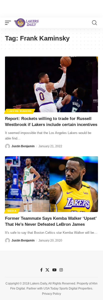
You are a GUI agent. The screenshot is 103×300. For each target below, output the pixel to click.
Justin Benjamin (23, 146)
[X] (47, 270)
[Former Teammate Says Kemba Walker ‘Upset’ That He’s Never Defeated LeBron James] (51, 184)
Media (12, 211)
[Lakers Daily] (27, 23)
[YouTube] (54, 270)
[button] (9, 23)
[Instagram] (61, 270)
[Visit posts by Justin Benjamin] (7, 146)
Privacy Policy (51, 294)
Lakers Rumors (20, 111)
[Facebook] (41, 270)
